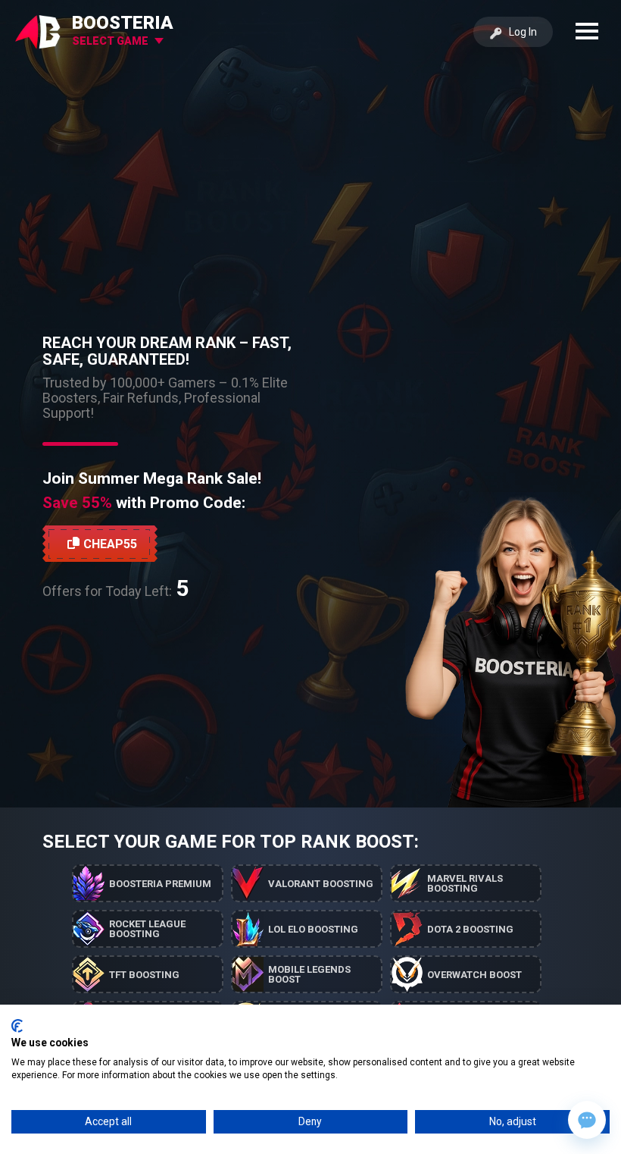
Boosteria (122, 22)
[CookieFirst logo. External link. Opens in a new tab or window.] (17, 1026)
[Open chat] (587, 1120)
